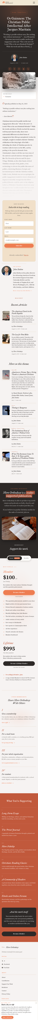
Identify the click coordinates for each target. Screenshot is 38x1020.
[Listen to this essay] (10, 69)
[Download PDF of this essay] (19, 69)
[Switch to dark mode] (28, 69)
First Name (8, 219)
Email (6, 236)
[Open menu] (34, 2)
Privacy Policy (6, 994)
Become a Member (19, 592)
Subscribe (19, 246)
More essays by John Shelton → (22, 290)
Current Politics (21, 12)
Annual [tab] (14, 558)
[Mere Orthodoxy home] (7, 2)
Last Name (8, 228)
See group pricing (8, 743)
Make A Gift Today (7, 1017)
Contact (4, 991)
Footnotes (8, 97)
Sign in (26, 255)
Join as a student (8, 783)
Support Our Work (7, 984)
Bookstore (5, 987)
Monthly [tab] (26, 558)
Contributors (5, 981)
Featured (14, 12)
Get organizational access (11, 763)
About (3, 977)
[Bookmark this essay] (14, 69)
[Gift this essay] (23, 69)
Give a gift (6, 722)
